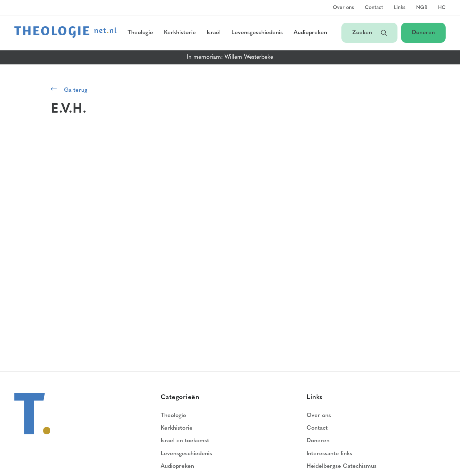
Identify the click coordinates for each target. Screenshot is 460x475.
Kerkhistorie (180, 33)
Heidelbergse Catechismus (342, 466)
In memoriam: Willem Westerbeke (230, 57)
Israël (214, 33)
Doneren (423, 33)
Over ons (343, 7)
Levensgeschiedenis (257, 33)
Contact (374, 7)
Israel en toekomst (185, 441)
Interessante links (329, 454)
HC (442, 7)
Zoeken (363, 33)
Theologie (140, 33)
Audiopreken (310, 33)
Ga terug (75, 90)
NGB (421, 7)
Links (399, 7)
